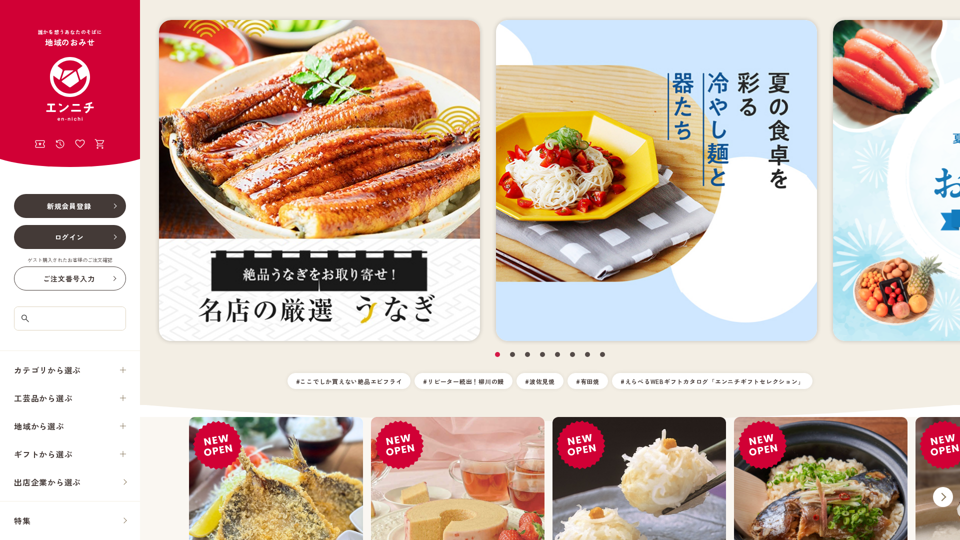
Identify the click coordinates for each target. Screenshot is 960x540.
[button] (497, 354)
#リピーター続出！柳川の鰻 (463, 381)
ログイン (69, 237)
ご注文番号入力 (68, 279)
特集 (22, 520)
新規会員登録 (69, 206)
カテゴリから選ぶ (47, 370)
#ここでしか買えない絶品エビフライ (349, 381)
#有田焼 (588, 381)
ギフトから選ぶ (43, 454)
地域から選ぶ (39, 426)
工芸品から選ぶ (43, 398)
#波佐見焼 (540, 381)
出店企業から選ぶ (47, 482)
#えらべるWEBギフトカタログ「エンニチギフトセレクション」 (712, 381)
